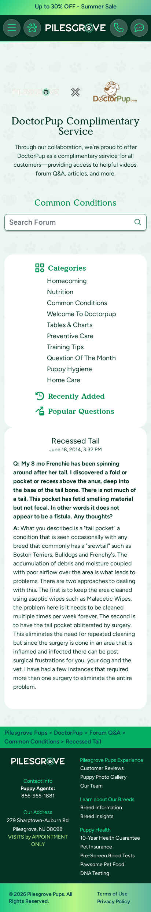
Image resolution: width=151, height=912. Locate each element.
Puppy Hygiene (69, 369)
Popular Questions (81, 411)
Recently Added (76, 396)
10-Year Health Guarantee (110, 838)
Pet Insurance (96, 847)
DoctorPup (68, 732)
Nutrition (60, 292)
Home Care (63, 380)
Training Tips (65, 347)
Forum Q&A (105, 732)
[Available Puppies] (32, 28)
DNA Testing (94, 873)
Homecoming (67, 281)
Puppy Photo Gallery (103, 777)
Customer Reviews (102, 768)
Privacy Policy (113, 901)
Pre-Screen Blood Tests (107, 856)
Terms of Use (112, 894)
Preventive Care (70, 336)
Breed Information (101, 807)
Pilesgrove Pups (25, 732)
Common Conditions (77, 303)
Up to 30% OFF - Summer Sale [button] (76, 6)
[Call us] (119, 28)
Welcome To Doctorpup (81, 314)
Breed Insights (97, 816)
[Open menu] (12, 28)
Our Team (91, 786)
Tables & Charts (69, 325)
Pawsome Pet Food (102, 864)
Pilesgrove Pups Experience (111, 760)
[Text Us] (139, 28)
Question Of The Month (81, 358)
